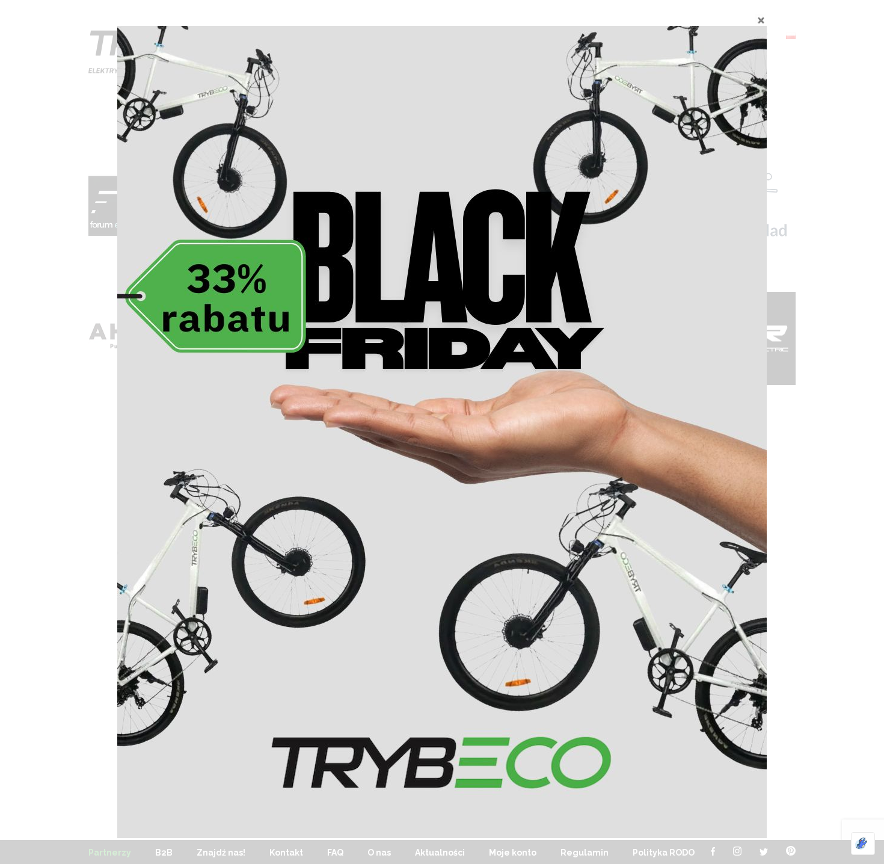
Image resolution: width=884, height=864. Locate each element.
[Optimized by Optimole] (863, 843)
